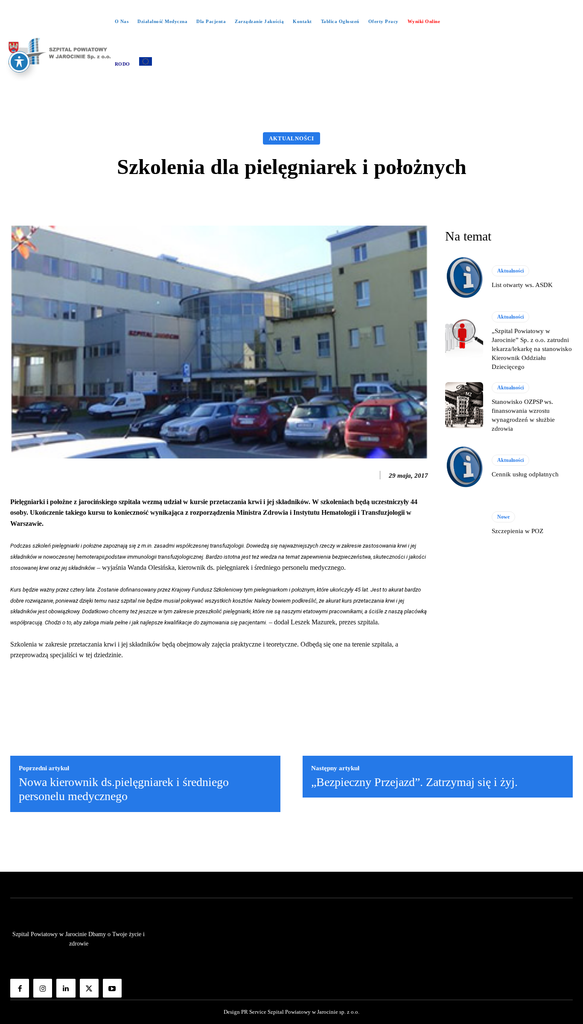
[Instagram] (42, 988)
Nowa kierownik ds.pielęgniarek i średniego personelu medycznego (124, 789)
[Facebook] (19, 988)
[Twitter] (89, 988)
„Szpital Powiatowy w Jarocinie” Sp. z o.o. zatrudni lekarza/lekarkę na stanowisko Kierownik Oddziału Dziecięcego (532, 349)
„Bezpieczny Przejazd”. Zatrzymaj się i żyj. (414, 782)
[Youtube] (112, 988)
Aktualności (291, 138)
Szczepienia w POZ (517, 531)
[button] (291, 93)
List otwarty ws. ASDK (522, 284)
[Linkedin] (65, 988)
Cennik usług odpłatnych (525, 474)
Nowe (503, 517)
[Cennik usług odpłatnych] (464, 467)
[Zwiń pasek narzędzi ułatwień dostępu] (19, 62)
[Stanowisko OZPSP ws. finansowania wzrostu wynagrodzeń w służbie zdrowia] (464, 405)
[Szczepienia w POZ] (464, 524)
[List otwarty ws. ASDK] (464, 278)
